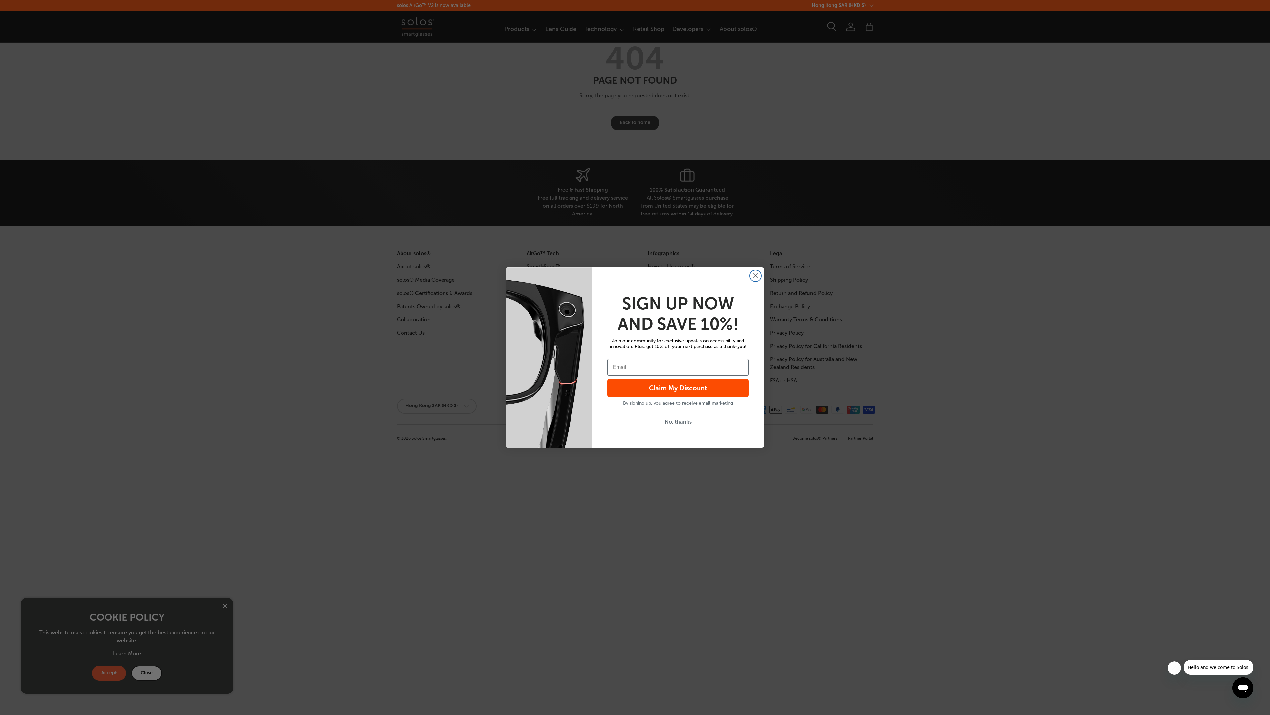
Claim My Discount (678, 388)
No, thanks (678, 422)
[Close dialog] (755, 276)
